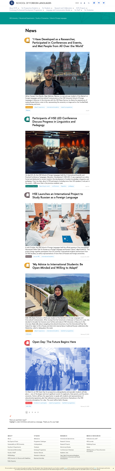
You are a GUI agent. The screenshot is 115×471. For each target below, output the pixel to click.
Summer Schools (38, 452)
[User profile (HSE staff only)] (84, 3)
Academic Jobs (64, 452)
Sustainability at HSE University (16, 444)
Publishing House (91, 444)
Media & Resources (94, 436)
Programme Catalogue (40, 441)
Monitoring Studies (65, 447)
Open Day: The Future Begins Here (54, 342)
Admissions (37, 438)
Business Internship (39, 458)
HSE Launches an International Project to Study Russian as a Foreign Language (57, 195)
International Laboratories (67, 438)
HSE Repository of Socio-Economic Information (96, 450)
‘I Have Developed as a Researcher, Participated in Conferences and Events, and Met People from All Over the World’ (58, 42)
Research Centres (65, 441)
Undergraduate (38, 444)
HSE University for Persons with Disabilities (19, 458)
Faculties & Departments (14, 447)
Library (88, 447)
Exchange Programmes (40, 450)
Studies (37, 436)
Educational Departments (27, 18)
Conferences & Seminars (67, 450)
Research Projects (65, 444)
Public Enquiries (12, 461)
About (10, 436)
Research (63, 436)
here (65, 468)
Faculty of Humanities (42, 18)
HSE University (13, 18)
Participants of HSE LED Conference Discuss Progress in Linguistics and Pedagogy (54, 121)
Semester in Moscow (39, 455)
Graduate (36, 447)
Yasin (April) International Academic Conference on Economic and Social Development (70, 457)
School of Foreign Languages (33, 3)
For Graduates (89, 10)
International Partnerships (14, 450)
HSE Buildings (11, 455)
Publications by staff (92, 438)
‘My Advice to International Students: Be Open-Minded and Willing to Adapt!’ (57, 266)
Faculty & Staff (12, 452)
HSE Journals (90, 441)
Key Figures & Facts (13, 441)
